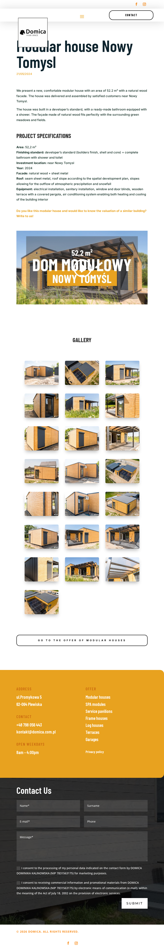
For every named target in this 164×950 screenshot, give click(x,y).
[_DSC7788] (82, 581)
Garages (92, 739)
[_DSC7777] (42, 581)
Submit (134, 903)
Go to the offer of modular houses (82, 640)
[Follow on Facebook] (136, 4)
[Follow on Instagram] (144, 4)
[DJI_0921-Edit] (122, 483)
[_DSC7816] (42, 483)
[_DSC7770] (122, 549)
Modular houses (98, 697)
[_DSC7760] (82, 483)
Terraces (92, 732)
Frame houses (97, 718)
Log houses (94, 725)
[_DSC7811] (42, 417)
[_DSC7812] (122, 417)
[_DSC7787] (82, 417)
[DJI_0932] (122, 516)
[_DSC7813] (42, 450)
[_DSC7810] (42, 385)
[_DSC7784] (122, 385)
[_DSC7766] (42, 549)
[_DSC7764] (82, 516)
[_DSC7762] (42, 516)
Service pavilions (99, 711)
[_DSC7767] (82, 549)
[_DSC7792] (122, 581)
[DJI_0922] (42, 614)
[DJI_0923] (82, 385)
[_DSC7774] (122, 450)
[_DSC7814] (82, 450)
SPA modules (96, 704)
